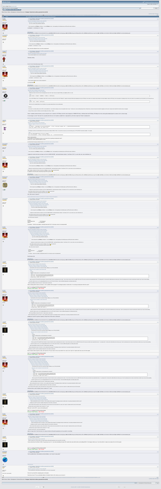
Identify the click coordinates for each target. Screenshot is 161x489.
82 (88, 15)
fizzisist (3, 87)
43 (46, 15)
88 (94, 15)
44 (47, 15)
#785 (158, 88)
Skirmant (4, 466)
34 (36, 15)
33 (35, 15)
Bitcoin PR (52, 196)
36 (38, 15)
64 (69, 15)
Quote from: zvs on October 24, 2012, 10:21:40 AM (36, 22)
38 (41, 15)
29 (31, 15)
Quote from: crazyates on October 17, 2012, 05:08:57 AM (38, 266)
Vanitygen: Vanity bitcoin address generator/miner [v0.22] (36, 12)
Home (5, 9)
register (15, 6)
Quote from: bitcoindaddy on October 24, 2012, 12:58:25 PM (38, 38)
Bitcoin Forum (4, 12)
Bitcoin (9, 12)
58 (62, 15)
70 (75, 15)
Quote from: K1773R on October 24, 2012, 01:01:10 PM (36, 37)
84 (90, 15)
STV (49, 196)
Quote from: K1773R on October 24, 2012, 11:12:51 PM (36, 179)
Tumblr (47, 196)
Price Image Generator (35, 118)
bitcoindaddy (5, 35)
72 (77, 15)
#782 (158, 35)
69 (74, 15)
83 (89, 15)
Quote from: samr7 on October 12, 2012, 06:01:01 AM (37, 269)
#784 (158, 66)
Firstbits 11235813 (30, 196)
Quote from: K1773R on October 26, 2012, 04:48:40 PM (36, 324)
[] (30, 32)
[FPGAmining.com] (4, 100)
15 (16, 15)
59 (63, 15)
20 (21, 15)
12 (13, 15)
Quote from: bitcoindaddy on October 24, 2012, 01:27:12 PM (37, 53)
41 (44, 15)
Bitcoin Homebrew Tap (37, 196)
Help (7, 9)
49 (53, 15)
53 (57, 15)
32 (34, 15)
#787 (158, 144)
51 (55, 15)
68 (73, 15)
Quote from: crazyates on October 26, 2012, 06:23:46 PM (36, 416)
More (20, 9)
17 (18, 15)
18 (19, 15)
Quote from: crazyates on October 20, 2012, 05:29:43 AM (37, 294)
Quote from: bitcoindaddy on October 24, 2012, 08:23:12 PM (37, 159)
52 (56, 15)
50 (54, 15)
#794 (158, 322)
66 (71, 15)
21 (22, 15)
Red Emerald (4, 176)
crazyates (4, 261)
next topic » (156, 13)
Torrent (16, 8)
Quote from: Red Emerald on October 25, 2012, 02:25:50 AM (37, 201)
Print (157, 477)
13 (14, 15)
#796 (158, 394)
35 (37, 15)
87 (93, 15)
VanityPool (55, 196)
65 (70, 15)
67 (72, 15)
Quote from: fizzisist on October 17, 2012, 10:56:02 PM (37, 91)
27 (29, 15)
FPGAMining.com (42, 118)
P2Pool (42, 196)
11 (12, 15)
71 (76, 15)
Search (10, 9)
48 (52, 15)
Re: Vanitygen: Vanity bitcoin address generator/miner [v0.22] (41, 18)
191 (99, 15)
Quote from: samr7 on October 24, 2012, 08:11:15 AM (36, 90)
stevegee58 (4, 51)
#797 (158, 414)
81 (87, 15)
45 (48, 15)
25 (27, 15)
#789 (158, 177)
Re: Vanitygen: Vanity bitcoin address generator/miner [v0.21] (41, 261)
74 (79, 15)
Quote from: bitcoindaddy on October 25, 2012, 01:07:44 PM (37, 229)
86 (92, 15)
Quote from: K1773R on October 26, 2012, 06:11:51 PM (36, 396)
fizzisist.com (29, 118)
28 (30, 15)
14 (15, 15)
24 (26, 15)
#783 (158, 51)
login (12, 6)
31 (33, 15)
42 (45, 15)
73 (78, 15)
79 (85, 15)
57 (61, 15)
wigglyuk (4, 120)
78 (84, 15)
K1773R (3, 18)
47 (51, 15)
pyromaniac (4, 451)
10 (11, 15)
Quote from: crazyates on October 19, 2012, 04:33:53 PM (37, 265)
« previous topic (151, 13)
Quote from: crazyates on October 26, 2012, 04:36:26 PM (37, 325)
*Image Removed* (30, 464)
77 (83, 15)
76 (82, 15)
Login (13, 9)
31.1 (14, 8)
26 (28, 15)
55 (59, 15)
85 (91, 15)
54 (58, 15)
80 (86, 15)
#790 (158, 199)
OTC (44, 196)
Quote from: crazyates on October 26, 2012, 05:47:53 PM (37, 397)
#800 (158, 466)
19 (20, 15)
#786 (158, 120)
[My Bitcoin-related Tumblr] (4, 189)
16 (17, 15)
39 (42, 15)
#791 (158, 227)
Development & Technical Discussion (18, 12)
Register (16, 9)
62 (67, 15)
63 (68, 15)
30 (32, 15)
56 (60, 15)
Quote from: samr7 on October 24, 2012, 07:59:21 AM (36, 122)
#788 (158, 157)
